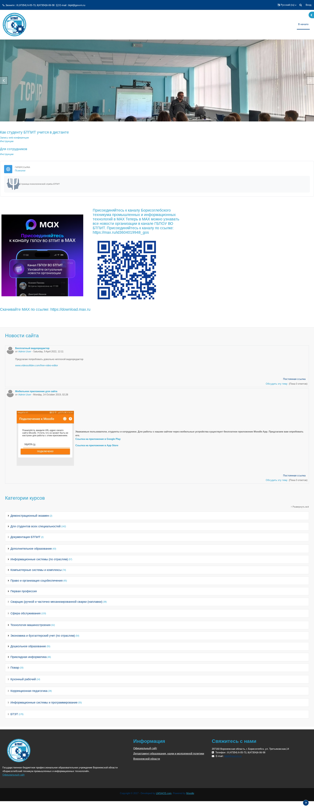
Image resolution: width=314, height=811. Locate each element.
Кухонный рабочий (23, 679)
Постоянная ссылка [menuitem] (294, 379)
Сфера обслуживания (25, 613)
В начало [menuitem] (303, 24)
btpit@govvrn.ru (76, 5)
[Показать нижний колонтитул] (306, 803)
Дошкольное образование (28, 646)
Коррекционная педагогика (28, 691)
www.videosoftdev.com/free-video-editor (36, 365)
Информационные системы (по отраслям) (39, 559)
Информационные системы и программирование (44, 702)
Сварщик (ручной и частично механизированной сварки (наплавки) (56, 601)
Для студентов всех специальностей (35, 526)
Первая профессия (23, 591)
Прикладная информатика (28, 657)
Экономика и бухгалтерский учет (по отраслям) (42, 635)
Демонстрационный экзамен (29, 515)
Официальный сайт (13, 774)
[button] (286, 5)
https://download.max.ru (70, 309)
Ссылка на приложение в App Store (96, 445)
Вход (308, 4)
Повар (14, 667)
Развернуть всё (301, 506)
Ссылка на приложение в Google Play (98, 439)
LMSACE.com (164, 793)
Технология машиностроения (30, 625)
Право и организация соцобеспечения (36, 580)
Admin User (24, 351)
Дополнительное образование (31, 548)
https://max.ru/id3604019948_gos (121, 232)
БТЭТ (14, 714)
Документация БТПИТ (25, 537)
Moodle (190, 793)
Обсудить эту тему (277, 383)
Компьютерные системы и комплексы (36, 570)
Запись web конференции (14, 137)
